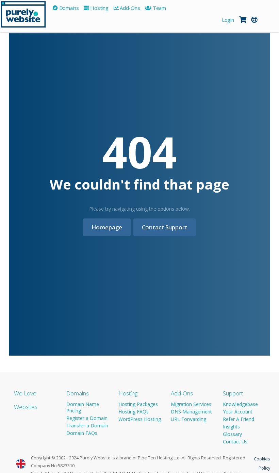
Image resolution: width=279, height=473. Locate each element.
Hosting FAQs (133, 411)
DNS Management (191, 411)
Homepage (107, 227)
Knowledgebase (240, 404)
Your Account (237, 411)
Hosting (127, 393)
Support (233, 393)
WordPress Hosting (139, 419)
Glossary (232, 434)
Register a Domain (87, 418)
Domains (77, 393)
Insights (231, 426)
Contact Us (235, 441)
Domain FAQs (81, 433)
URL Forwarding (188, 419)
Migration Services (191, 404)
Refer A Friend (238, 419)
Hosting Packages (138, 404)
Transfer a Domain (87, 425)
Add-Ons (182, 393)
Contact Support (164, 227)
